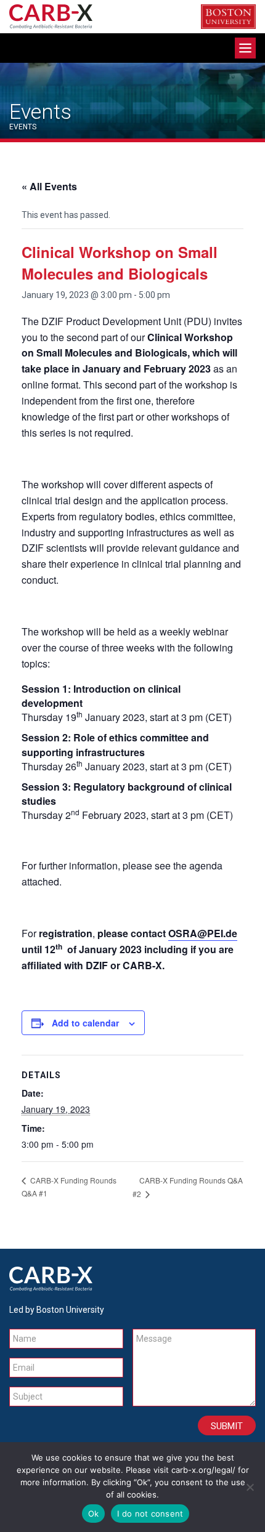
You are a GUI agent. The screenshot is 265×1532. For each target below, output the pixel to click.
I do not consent (150, 1513)
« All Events (49, 186)
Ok (93, 1513)
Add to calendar (85, 1023)
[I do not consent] (249, 1487)
